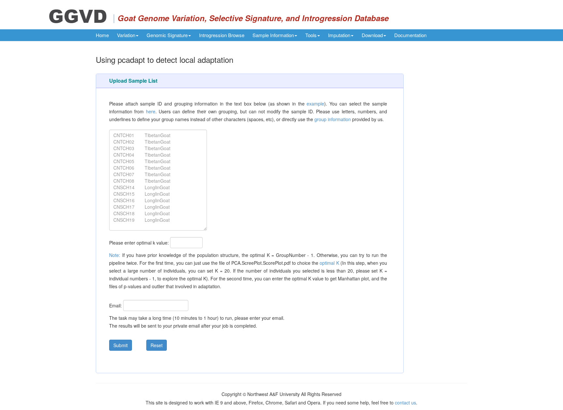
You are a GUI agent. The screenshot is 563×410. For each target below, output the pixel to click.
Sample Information (273, 35)
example (315, 103)
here (150, 111)
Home (102, 35)
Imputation (339, 35)
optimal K (329, 263)
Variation (126, 35)
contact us (405, 402)
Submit (120, 345)
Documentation (410, 35)
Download (372, 35)
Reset (157, 345)
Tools (311, 35)
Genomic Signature (167, 35)
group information (332, 119)
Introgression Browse (221, 35)
